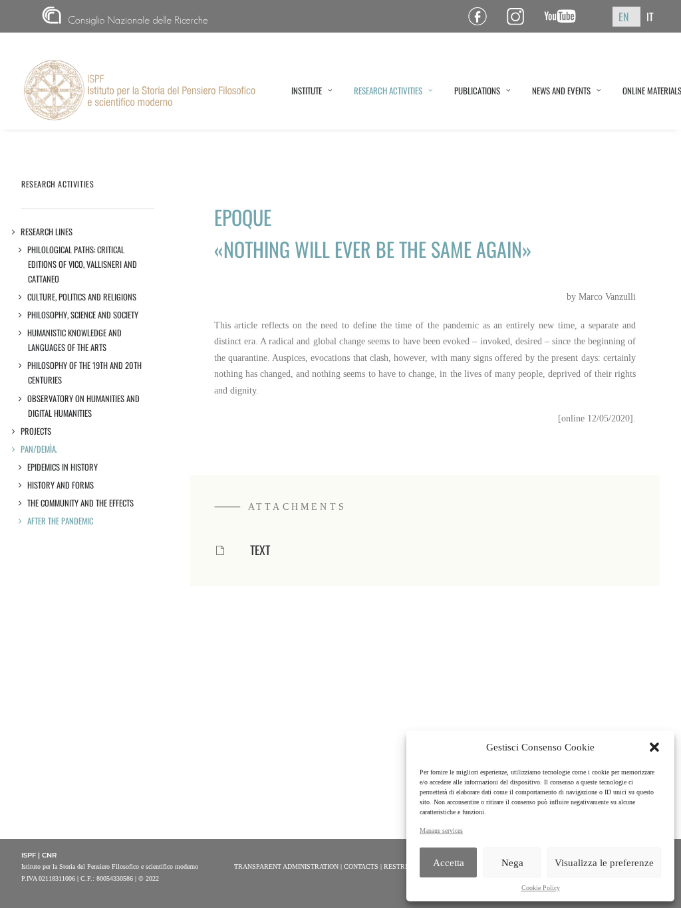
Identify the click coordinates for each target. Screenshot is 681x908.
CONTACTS (361, 866)
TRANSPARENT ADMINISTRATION (286, 866)
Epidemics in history (63, 467)
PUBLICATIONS (477, 90)
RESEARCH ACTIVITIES (388, 90)
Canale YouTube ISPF (565, 16)
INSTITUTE (306, 90)
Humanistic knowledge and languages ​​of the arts (75, 340)
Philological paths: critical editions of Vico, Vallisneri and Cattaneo (82, 264)
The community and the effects (81, 503)
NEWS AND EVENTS (561, 90)
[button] (654, 747)
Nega (512, 862)
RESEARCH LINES (46, 231)
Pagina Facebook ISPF (482, 16)
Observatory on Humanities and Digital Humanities (84, 405)
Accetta (448, 862)
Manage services (441, 830)
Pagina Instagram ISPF (520, 16)
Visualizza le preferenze (604, 862)
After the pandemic (60, 520)
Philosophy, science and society (83, 314)
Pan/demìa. (39, 449)
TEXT (260, 549)
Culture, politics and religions (82, 296)
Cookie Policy (540, 887)
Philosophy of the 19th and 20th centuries (85, 372)
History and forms (61, 485)
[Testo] (220, 551)
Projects (36, 431)
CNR (48, 16)
